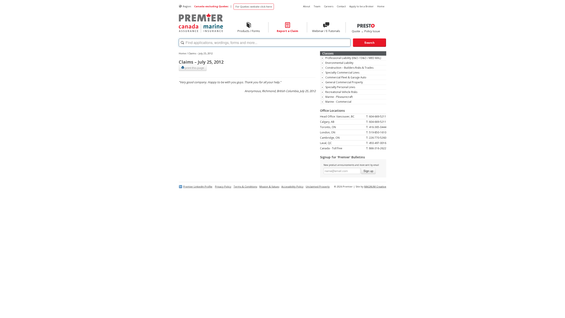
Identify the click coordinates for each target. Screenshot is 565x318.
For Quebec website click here (253, 6)
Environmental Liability (339, 63)
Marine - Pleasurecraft (339, 97)
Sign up (368, 171)
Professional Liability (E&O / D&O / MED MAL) (353, 58)
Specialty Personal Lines (340, 87)
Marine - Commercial (338, 102)
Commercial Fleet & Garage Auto (345, 77)
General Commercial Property (344, 82)
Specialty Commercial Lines (342, 72)
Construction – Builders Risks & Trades (349, 68)
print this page (194, 68)
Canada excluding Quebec (211, 6)
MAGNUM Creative (375, 186)
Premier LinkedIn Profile (197, 186)
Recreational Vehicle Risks (341, 92)
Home (182, 53)
